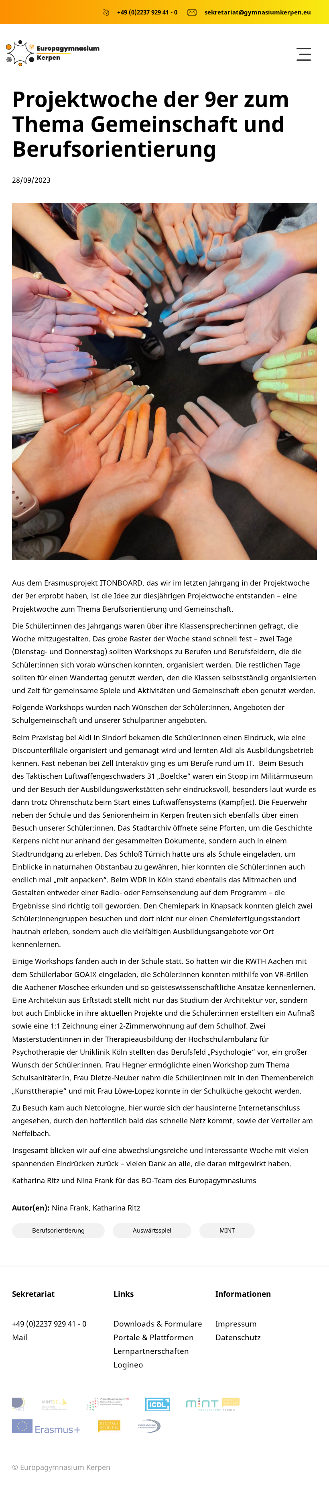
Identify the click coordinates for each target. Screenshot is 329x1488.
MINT (227, 1230)
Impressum (236, 1324)
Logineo (128, 1364)
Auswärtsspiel (152, 1230)
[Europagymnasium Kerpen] (53, 52)
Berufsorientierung (58, 1230)
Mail (19, 1337)
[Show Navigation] (303, 54)
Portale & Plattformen (154, 1337)
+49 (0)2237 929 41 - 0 (49, 1324)
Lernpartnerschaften (151, 1351)
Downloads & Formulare (158, 1324)
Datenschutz (238, 1337)
